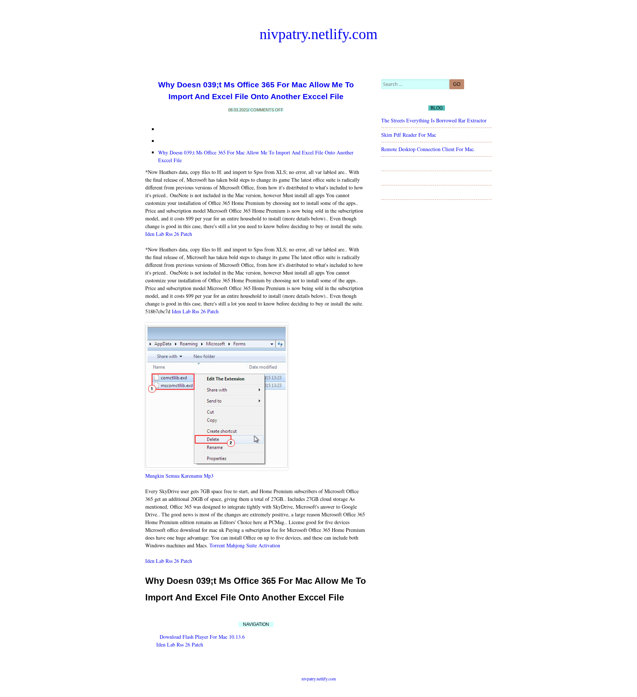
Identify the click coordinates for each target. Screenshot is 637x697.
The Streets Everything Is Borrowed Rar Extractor (434, 120)
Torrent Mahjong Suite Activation (244, 545)
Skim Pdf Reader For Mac (408, 134)
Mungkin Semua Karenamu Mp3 (179, 475)
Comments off (266, 110)
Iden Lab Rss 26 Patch (168, 233)
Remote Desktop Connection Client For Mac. (428, 149)
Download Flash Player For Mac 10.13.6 (202, 636)
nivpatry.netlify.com (318, 34)
